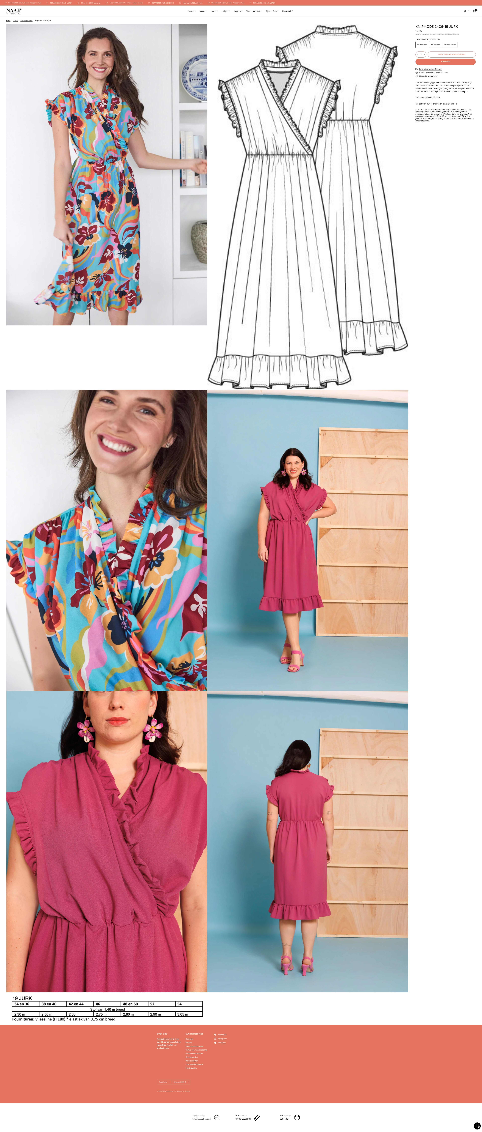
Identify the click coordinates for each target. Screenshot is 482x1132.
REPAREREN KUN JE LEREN (113, 3)
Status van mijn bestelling (196, 1050)
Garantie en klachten (194, 1053)
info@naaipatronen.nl (201, 1119)
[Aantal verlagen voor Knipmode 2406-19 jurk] (417, 54)
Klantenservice (192, 1057)
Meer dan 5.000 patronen (41, 3)
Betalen (189, 1042)
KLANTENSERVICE (194, 1034)
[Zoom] (201, 29)
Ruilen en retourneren (194, 1046)
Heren (213, 11)
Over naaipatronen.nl (194, 1064)
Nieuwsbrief (287, 11)
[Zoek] (469, 11)
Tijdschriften (271, 11)
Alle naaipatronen (26, 20)
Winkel (15, 20)
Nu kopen (445, 62)
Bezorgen (189, 1039)
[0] (474, 11)
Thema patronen (253, 11)
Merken (191, 11)
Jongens (237, 11)
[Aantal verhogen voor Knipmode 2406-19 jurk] (424, 54)
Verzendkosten (430, 34)
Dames (202, 11)
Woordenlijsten (192, 1061)
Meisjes (225, 11)
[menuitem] (192, 11)
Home (8, 20)
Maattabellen (191, 1068)
